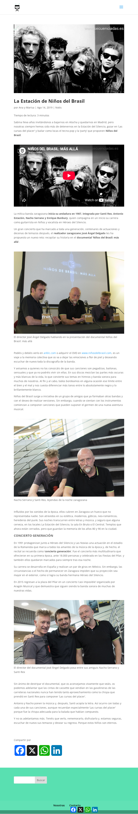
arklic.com (50, 353)
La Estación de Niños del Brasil (49, 101)
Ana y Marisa (26, 107)
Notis (58, 107)
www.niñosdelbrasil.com (96, 353)
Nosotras (59, 805)
